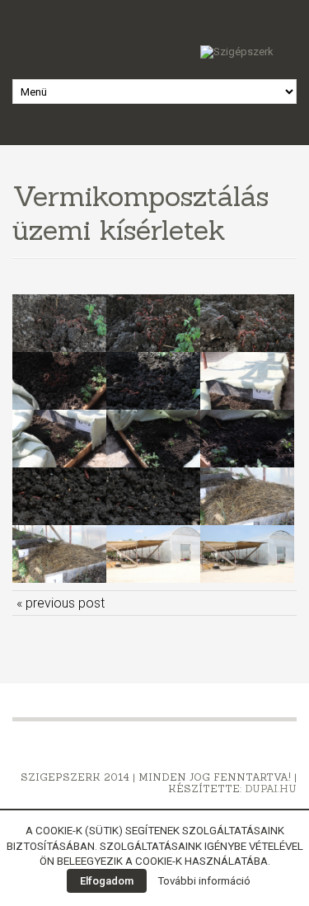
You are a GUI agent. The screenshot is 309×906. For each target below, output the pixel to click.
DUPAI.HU (271, 788)
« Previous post (60, 603)
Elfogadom (106, 881)
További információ (203, 881)
